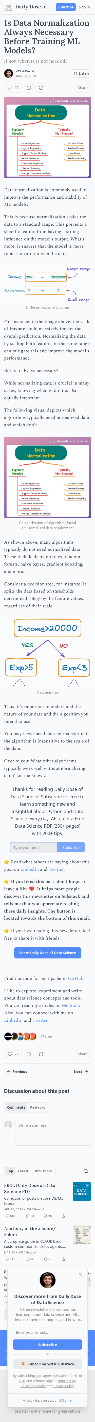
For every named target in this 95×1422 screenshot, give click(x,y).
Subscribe (66, 7)
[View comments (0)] (29, 88)
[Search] (86, 1171)
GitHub (75, 978)
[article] (47, 1200)
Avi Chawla (25, 71)
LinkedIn (29, 869)
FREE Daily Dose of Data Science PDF (29, 1188)
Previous (20, 1071)
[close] (80, 1274)
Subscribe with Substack (51, 1363)
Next (78, 1071)
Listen (84, 73)
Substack (22, 1411)
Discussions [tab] (42, 1171)
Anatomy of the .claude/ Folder (30, 1231)
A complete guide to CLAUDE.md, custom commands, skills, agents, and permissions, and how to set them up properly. (33, 1244)
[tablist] (26, 1107)
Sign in (84, 7)
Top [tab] (10, 1171)
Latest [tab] (23, 1171)
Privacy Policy (63, 1385)
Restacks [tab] (37, 1107)
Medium (70, 1005)
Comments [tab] (16, 1107)
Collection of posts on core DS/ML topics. (33, 1201)
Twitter (56, 869)
